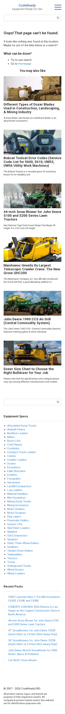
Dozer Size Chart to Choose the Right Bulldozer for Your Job (29, 371)
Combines (13, 448)
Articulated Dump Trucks (21, 425)
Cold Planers (14, 444)
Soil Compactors (17, 535)
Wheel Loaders (16, 573)
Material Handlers (17, 493)
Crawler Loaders (17, 459)
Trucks (11, 562)
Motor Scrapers (16, 512)
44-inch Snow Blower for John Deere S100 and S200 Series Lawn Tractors (32, 215)
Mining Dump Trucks (19, 501)
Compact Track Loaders (21, 452)
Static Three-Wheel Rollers (23, 543)
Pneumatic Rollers (18, 520)
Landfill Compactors (19, 486)
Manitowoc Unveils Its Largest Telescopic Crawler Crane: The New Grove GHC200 (32, 269)
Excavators (13, 467)
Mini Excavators (16, 497)
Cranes (11, 456)
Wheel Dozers (15, 569)
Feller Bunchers (16, 471)
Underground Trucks (19, 565)
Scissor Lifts (14, 524)
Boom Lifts (14, 440)
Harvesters (13, 482)
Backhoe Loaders (17, 433)
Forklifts (12, 475)
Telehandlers (14, 554)
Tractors (12, 558)
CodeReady (27, 5)
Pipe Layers (14, 516)
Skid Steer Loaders (18, 528)
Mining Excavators (18, 505)
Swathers (12, 547)
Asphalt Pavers (16, 429)
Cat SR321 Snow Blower (22, 660)
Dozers (11, 463)
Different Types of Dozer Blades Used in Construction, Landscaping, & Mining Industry (32, 108)
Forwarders (14, 478)
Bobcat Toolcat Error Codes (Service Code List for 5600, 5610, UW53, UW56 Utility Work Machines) (32, 162)
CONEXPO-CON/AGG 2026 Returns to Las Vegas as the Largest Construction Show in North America (34, 610)
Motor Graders (16, 509)
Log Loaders (14, 490)
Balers (11, 437)
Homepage (24, 63)
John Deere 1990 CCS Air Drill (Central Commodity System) (27, 321)
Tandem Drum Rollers (20, 550)
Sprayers (12, 539)
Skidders (12, 531)
